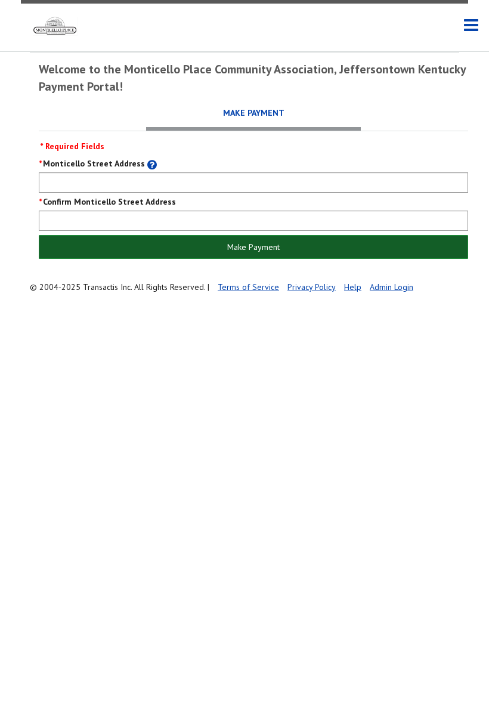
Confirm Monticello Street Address (109, 201)
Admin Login (391, 287)
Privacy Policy (311, 287)
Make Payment (253, 247)
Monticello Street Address (94, 163)
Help (352, 287)
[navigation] (471, 25)
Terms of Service (248, 287)
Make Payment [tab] (253, 112)
